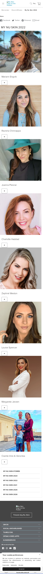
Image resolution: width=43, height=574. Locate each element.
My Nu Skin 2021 (10, 485)
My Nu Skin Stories (11, 471)
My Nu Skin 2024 (10, 476)
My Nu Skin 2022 (10, 480)
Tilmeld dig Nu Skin (21, 515)
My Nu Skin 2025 (10, 490)
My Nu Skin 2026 (10, 494)
